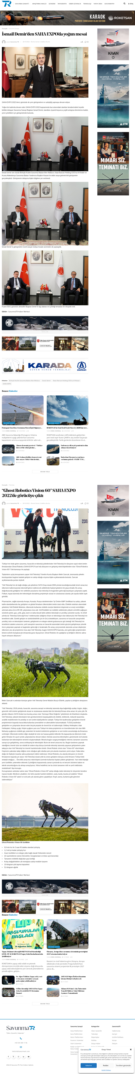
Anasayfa (4, 28)
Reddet (105, 1065)
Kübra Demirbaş (11, 431)
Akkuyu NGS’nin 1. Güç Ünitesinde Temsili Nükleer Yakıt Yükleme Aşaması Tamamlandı (73, 1027)
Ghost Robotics (14, 944)
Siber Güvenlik (75, 4)
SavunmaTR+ (110, 4)
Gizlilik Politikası (106, 1070)
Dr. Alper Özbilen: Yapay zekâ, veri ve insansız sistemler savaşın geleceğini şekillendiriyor (29, 1015)
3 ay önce (65, 1032)
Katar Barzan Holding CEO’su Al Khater (66, 381)
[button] (131, 1049)
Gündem (52, 4)
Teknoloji (87, 4)
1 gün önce (21, 431)
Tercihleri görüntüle (123, 1065)
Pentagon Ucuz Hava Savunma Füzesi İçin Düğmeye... (22, 428)
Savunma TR (14, 42)
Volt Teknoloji (60, 944)
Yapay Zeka (98, 4)
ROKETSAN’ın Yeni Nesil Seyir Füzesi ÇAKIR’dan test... (67, 428)
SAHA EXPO (7, 384)
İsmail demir (46, 381)
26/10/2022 (26, 42)
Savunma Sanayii (22, 4)
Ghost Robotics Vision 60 (30, 944)
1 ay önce (21, 996)
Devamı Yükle (45, 471)
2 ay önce (20, 1020)
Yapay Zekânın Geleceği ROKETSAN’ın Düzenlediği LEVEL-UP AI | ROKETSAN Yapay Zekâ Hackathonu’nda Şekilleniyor (22, 990)
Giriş (131, 4)
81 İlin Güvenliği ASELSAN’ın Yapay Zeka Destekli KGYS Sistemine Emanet (29, 1027)
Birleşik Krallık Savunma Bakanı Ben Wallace (24, 381)
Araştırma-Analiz (39, 4)
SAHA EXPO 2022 (47, 944)
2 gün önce (66, 431)
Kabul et (89, 1065)
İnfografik (62, 4)
